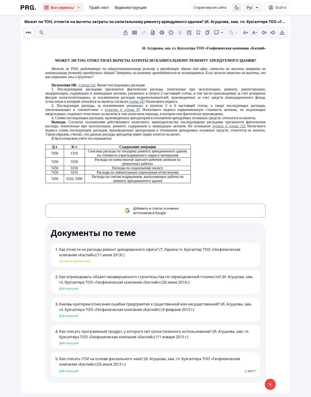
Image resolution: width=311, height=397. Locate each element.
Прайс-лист (99, 7)
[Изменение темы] (236, 7)
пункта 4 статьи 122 (228, 126)
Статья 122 (87, 85)
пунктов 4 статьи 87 (122, 110)
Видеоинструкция (130, 7)
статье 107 (137, 101)
